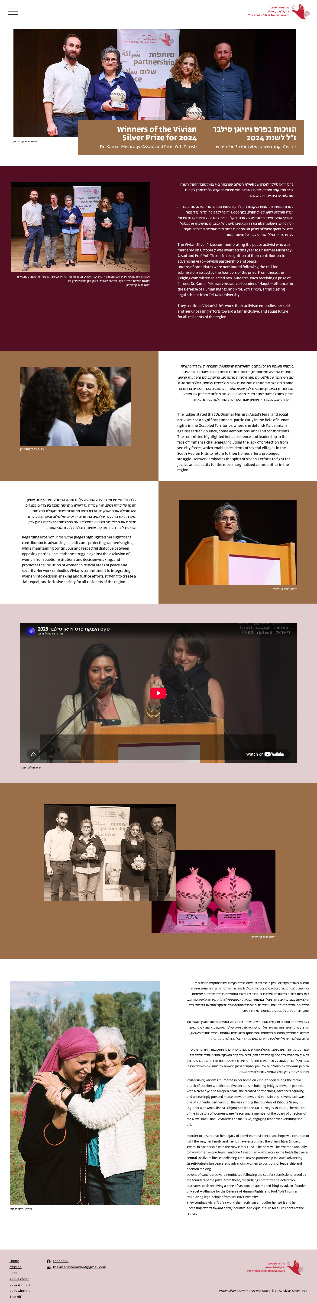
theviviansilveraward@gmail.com (79, 1267)
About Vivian (19, 1278)
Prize (13, 1272)
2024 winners (20, 1284)
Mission (16, 1267)
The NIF (16, 1296)
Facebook (60, 1261)
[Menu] (13, 12)
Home (14, 1261)
